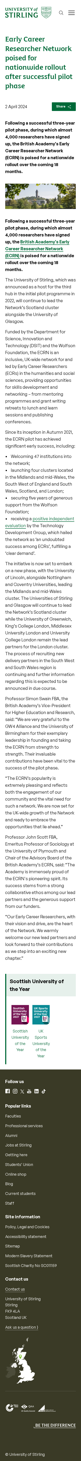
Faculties (13, 1116)
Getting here (16, 1154)
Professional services (24, 1125)
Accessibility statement (25, 1236)
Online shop (15, 1174)
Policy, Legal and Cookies (27, 1226)
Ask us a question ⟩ (21, 1327)
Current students (20, 1193)
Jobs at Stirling (18, 1145)
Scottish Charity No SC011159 (31, 1265)
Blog (9, 1183)
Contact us (15, 1289)
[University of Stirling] (28, 12)
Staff (9, 1203)
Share (61, 106)
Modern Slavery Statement (28, 1255)
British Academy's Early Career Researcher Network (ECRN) (37, 248)
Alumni (11, 1135)
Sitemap (12, 1246)
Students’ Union (19, 1164)
